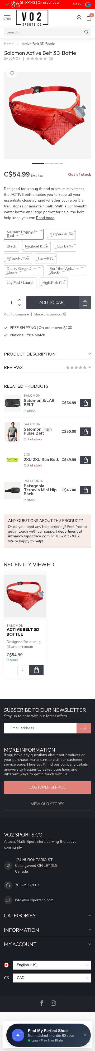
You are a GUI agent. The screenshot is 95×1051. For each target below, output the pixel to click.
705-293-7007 (67, 536)
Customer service (47, 787)
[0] (89, 17)
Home (9, 44)
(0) (51, 58)
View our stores (47, 803)
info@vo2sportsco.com (29, 536)
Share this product (48, 314)
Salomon (12, 58)
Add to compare (16, 314)
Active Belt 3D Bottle (38, 44)
